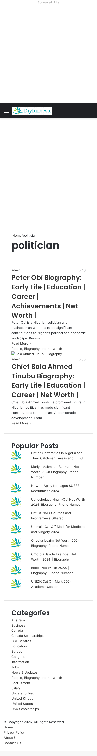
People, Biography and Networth (36, 678)
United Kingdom (23, 698)
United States (22, 704)
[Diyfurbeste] (32, 111)
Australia (18, 620)
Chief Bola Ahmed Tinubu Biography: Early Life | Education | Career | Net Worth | (48, 380)
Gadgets (18, 657)
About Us (11, 738)
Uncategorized (22, 693)
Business (18, 625)
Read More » (21, 343)
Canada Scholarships (27, 636)
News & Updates (24, 672)
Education (19, 646)
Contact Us (12, 743)
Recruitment (20, 683)
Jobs (15, 667)
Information (20, 662)
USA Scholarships (25, 709)
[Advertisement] (48, 54)
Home (16, 235)
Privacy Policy (14, 732)
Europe (17, 651)
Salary (16, 688)
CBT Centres (21, 641)
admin (16, 270)
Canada (17, 630)
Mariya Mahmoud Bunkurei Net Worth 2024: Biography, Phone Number (55, 472)
